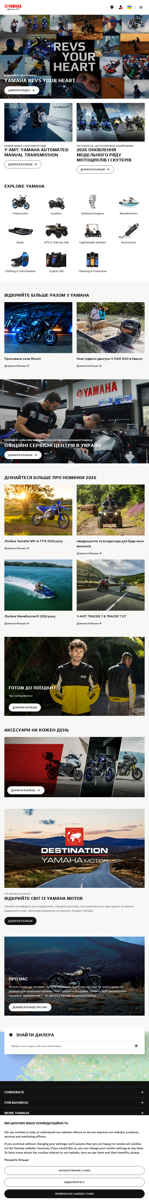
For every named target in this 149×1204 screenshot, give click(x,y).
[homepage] (12, 7)
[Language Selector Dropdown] (129, 7)
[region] (74, 1159)
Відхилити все (74, 1182)
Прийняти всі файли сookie (74, 1193)
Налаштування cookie (75, 1170)
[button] (141, 7)
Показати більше (16, 1160)
